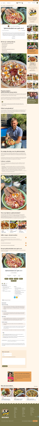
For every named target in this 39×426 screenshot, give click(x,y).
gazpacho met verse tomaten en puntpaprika (6, 217)
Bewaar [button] (21, 278)
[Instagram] (33, 0)
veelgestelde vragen (4, 50)
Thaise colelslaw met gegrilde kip (16, 174)
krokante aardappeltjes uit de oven (5, 216)
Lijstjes (15, 410)
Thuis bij (15, 417)
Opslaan (12, 278)
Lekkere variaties (4, 47)
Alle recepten (35, 386)
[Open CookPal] (38, 416)
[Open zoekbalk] (37, 3)
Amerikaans (23, 416)
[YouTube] (35, 0)
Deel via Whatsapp (14, 272)
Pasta (14, 413)
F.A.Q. (31, 413)
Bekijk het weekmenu (32, 70)
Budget (15, 416)
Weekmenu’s (15, 409)
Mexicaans (23, 413)
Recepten (4, 5)
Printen (7, 278)
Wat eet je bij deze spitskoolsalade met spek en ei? (8, 49)
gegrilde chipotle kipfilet (16, 215)
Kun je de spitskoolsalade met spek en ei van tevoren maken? (8, 237)
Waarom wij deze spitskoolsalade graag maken (7, 43)
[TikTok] (36, 0)
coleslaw (20, 173)
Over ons (29, 2)
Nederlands (23, 409)
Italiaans (23, 410)
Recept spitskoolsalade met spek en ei (6, 52)
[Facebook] (34, 0)
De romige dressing (4, 46)
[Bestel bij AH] (15, 297)
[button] (18, 30)
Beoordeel (16, 278)
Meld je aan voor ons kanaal (31, 102)
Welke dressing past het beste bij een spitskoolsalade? (8, 245)
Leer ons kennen (32, 21)
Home (1, 5)
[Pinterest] (37, 0)
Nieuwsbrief (33, 2)
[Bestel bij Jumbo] (17, 297)
